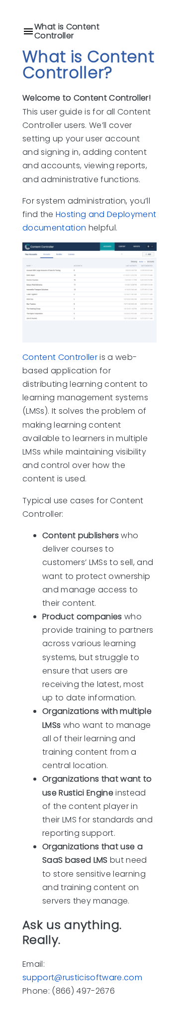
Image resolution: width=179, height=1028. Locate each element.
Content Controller (59, 356)
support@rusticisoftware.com (82, 977)
